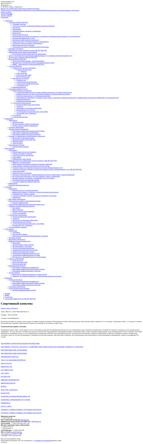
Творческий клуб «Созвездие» (26, 113)
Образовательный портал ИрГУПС (24, 140)
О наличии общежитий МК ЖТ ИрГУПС (26, 182)
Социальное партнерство (17, 287)
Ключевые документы (16, 48)
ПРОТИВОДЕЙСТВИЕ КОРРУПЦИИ (14, 353)
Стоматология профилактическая (27, 84)
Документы (16, 27)
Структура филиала (15, 66)
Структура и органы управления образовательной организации (33, 26)
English (3, 14)
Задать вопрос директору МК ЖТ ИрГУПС (23, 57)
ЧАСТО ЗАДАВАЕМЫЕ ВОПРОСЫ (13, 360)
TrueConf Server (17, 143)
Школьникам (13, 183)
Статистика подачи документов (22, 155)
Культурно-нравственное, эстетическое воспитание (33, 96)
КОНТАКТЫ (5, 393)
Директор (23, 71)
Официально (13, 120)
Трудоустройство (14, 273)
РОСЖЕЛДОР (5, 376)
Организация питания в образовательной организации (30, 47)
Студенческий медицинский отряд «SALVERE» (32, 112)
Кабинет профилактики (20, 203)
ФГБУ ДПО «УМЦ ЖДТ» (9, 390)
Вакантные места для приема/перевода (25, 190)
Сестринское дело (22, 85)
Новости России (6, 363)
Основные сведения (19, 24)
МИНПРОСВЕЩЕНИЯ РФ (10, 380)
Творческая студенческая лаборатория (29, 108)
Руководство (16, 33)
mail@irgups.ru (36, 421)
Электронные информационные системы (26, 255)
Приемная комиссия (19, 87)
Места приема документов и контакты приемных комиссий (32, 164)
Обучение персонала (15, 280)
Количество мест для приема (22, 173)
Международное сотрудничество (23, 45)
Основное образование (16, 127)
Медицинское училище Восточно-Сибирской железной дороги (33, 62)
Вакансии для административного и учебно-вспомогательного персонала (36, 276)
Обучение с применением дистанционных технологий (27, 136)
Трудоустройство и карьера (18, 227)
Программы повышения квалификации (25, 133)
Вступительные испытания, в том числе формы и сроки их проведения (36, 176)
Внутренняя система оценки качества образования (29, 54)
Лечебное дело (21, 80)
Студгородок (16, 115)
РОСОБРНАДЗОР (7, 370)
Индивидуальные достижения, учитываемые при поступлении (33, 178)
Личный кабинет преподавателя (23, 245)
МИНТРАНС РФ (6, 366)
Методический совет (23, 77)
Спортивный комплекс (20, 117)
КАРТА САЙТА (6, 406)
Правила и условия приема (21, 162)
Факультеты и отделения (20, 78)
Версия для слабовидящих (9, 8)
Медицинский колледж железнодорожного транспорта (61, 10)
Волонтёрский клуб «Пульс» (25, 110)
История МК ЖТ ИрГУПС (17, 59)
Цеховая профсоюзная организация (28, 105)
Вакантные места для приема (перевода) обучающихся (30, 41)
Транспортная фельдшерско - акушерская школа (28, 61)
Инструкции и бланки (19, 234)
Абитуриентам (9, 148)
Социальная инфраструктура (18, 89)
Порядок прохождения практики (23, 211)
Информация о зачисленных (21, 159)
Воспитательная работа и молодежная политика (24, 201)
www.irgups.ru (5, 434)
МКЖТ (7, 295)
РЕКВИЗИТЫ (5, 403)
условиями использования (42, 440)
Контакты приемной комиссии (19, 185)
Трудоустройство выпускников (19, 288)
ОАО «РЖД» (5, 373)
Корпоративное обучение (17, 266)
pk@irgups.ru (24, 420)
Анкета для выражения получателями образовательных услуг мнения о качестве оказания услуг (40, 55)
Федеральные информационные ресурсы (26, 253)
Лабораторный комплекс (20, 147)
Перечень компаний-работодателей (24, 290)
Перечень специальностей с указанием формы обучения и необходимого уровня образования (43, 175)
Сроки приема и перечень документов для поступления (31, 166)
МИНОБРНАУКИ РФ (8, 383)
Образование (16, 29)
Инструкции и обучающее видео (23, 138)
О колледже (8, 20)
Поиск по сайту (6, 12)
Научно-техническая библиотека (23, 248)
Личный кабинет (6, 15)
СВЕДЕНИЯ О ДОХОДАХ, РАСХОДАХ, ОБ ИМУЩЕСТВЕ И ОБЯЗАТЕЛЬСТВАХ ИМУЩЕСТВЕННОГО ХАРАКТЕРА (42, 347)
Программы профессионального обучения (26, 134)
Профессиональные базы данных (23, 252)
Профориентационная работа (26, 101)
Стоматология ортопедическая (26, 82)
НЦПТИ (3, 386)
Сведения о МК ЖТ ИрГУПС (18, 22)
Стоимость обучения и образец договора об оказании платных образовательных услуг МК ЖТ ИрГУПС (47, 169)
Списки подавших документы (22, 154)
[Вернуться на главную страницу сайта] (22, 10)
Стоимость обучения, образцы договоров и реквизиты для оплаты (34, 196)
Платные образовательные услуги (23, 38)
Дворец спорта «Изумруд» (9, 308)
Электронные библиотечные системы (25, 250)
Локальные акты (17, 122)
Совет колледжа (21, 73)
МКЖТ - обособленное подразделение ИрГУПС (28, 64)
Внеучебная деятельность (17, 199)
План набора (16, 157)
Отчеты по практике (19, 213)
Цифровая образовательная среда (20, 241)
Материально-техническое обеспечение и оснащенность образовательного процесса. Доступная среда (46, 36)
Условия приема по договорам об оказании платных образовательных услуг (37, 168)
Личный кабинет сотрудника (22, 246)
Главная (7, 293)
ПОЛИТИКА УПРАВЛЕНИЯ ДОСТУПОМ (15, 400)
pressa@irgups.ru (16, 432)
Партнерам (8, 278)
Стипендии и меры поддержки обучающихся (27, 43)
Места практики (17, 210)
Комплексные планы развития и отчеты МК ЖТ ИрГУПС (28, 50)
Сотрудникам (9, 229)
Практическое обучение (16, 145)
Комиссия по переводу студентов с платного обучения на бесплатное (35, 192)
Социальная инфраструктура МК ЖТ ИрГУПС (20, 299)
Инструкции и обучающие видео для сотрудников (29, 257)
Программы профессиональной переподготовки (28, 131)
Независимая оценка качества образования (23, 52)
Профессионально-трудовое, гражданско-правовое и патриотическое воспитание (43, 94)
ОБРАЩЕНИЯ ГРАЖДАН (9, 357)
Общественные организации (22, 91)
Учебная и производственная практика (21, 206)
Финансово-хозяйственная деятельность (25, 40)
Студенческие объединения (21, 103)
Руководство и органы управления (24, 68)
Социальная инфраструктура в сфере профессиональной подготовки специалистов (44, 92)
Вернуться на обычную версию (29, 8)
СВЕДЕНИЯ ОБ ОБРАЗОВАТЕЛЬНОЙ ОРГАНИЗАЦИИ (20, 343)
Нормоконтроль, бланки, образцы (23, 194)
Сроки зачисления (18, 171)
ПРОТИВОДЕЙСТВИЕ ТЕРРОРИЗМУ (14, 350)
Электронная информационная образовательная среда (26, 204)
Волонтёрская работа (23, 99)
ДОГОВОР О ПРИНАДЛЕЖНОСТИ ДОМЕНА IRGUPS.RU (21, 413)
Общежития (16, 197)
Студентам (8, 187)
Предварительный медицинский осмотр (25, 180)
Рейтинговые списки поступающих (24, 152)
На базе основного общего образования (25, 124)
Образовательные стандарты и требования (26, 31)
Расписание (5, 17)
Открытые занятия (15, 238)
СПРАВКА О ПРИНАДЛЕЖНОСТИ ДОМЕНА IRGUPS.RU (21, 409)
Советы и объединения (16, 259)
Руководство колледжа (23, 69)
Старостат (19, 106)
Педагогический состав (20, 34)
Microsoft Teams (17, 141)
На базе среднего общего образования (25, 126)
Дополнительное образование (18, 129)
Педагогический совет (23, 75)
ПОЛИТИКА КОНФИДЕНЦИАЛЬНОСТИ (15, 396)
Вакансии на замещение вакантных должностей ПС (29, 274)
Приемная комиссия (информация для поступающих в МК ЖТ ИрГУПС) (33, 161)
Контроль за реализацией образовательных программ (30, 236)
